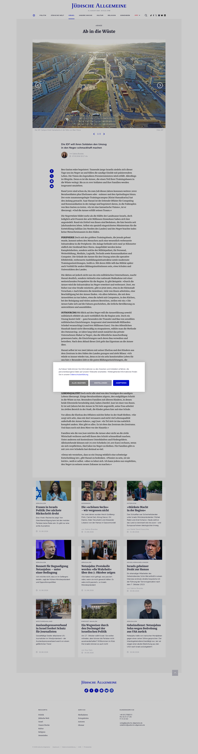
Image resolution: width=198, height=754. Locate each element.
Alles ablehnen (79, 383)
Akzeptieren (121, 383)
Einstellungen (100, 383)
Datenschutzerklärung (79, 374)
